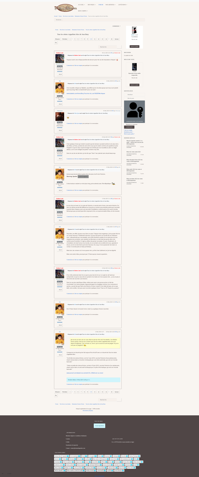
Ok (2, 473)
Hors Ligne (60, 66)
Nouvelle (80, 459)
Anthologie (115, 456)
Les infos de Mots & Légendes (132, 154)
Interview (57, 459)
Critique (64, 459)
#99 (116, 302)
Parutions (117, 461)
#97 (116, 226)
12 (98, 39)
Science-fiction (113, 459)
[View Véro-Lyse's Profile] (59, 116)
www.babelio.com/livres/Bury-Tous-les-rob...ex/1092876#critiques (86, 93)
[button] (82, 5)
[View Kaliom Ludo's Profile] (59, 58)
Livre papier (91, 456)
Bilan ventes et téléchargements (100, 459)
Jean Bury (87, 459)
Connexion (69, 65)
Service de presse (107, 464)
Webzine (103, 461)
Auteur (110, 461)
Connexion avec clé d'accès (134, 121)
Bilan (135, 459)
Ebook (83, 456)
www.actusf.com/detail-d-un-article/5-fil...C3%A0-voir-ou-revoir (85, 373)
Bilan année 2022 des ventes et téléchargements (134, 170)
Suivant (116, 39)
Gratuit (135, 464)
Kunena (91, 410)
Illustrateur (107, 456)
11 (94, 39)
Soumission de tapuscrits (72, 445)
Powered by (86, 410)
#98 (111, 268)
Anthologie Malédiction (94, 464)
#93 (113, 110)
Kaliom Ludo (59, 53)
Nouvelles (123, 456)
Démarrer (57, 39)
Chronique (71, 459)
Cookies (68, 439)
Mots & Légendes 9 (67, 461)
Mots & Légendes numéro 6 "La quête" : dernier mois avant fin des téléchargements (135, 142)
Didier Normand (137, 461)
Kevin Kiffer (95, 461)
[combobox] (99, 19)
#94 (111, 137)
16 (111, 39)
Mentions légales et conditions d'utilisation (76, 435)
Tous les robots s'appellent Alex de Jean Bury (98, 55)
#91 (111, 52)
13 (102, 39)
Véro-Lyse (59, 110)
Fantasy (87, 461)
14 (106, 39)
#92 (116, 81)
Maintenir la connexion (131, 124)
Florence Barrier (126, 461)
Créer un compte (78, 65)
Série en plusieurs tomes (125, 459)
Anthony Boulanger (133, 456)
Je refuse (9, 473)
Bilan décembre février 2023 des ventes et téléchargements (134, 160)
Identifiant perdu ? (128, 132)
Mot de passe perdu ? (129, 134)
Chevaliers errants (118, 464)
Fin (56, 42)
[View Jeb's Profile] (59, 88)
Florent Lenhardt (70, 464)
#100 (116, 331)
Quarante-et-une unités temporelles (134, 74)
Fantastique (57, 461)
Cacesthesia (134, 36)
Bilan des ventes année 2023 (134, 151)
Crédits (67, 442)
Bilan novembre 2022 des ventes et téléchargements (135, 179)
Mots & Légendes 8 (81, 464)
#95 (116, 167)
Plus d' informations (99, 476)
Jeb (60, 81)
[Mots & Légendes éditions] (65, 7)
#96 (111, 198)
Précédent (64, 39)
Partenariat (128, 464)
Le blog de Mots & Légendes (131, 147)
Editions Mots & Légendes (60, 456)
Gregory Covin (78, 461)
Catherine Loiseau (59, 464)
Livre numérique (74, 456)
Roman (99, 456)
